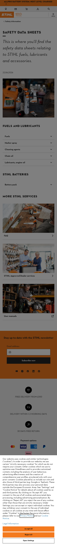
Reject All (28, 535)
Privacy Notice (27, 515)
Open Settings (28, 540)
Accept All (28, 529)
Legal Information (11, 523)
